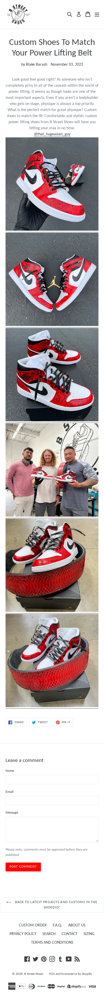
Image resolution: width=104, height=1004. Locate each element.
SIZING (89, 934)
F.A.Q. (57, 925)
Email (9, 792)
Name (10, 771)
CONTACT (69, 934)
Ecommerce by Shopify (76, 974)
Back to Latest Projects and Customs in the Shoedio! (55, 904)
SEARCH (49, 934)
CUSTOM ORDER (33, 925)
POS (52, 974)
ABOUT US (76, 925)
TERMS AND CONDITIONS (52, 943)
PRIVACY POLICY (23, 934)
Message (12, 813)
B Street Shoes (33, 974)
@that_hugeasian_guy (52, 134)
